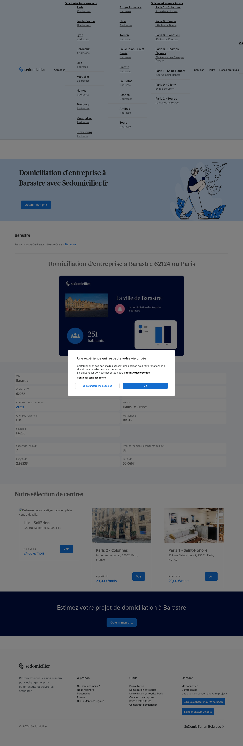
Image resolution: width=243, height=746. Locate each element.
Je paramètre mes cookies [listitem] (97, 385)
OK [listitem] (145, 385)
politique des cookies (137, 372)
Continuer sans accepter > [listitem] (92, 377)
